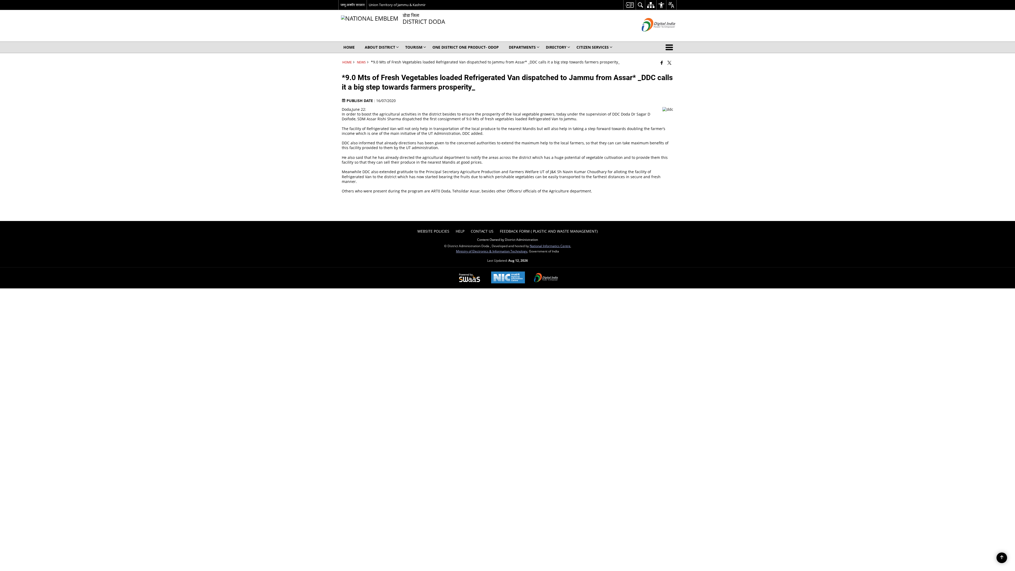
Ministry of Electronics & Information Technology (491, 251)
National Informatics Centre (550, 246)
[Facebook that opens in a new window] (661, 63)
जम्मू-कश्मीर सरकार (352, 4)
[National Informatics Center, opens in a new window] (508, 278)
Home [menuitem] (349, 47)
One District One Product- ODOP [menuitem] (465, 47)
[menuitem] (629, 5)
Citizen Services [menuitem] (592, 47)
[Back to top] (1001, 557)
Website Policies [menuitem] (433, 231)
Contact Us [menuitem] (482, 231)
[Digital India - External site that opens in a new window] (652, 35)
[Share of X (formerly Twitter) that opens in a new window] (669, 63)
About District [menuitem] (380, 47)
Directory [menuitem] (556, 47)
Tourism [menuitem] (413, 47)
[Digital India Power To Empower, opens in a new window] (546, 278)
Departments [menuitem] (522, 47)
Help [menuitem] (460, 231)
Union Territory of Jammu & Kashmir (397, 4)
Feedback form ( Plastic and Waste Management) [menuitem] (549, 231)
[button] (670, 47)
